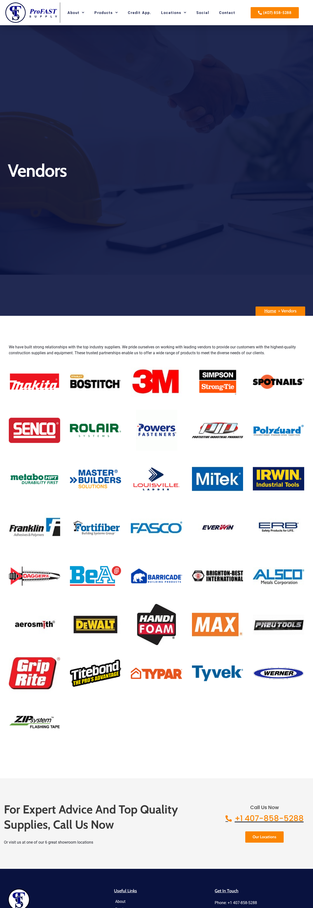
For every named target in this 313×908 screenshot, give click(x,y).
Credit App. (139, 13)
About (73, 13)
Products (103, 13)
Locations (171, 13)
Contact (227, 13)
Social (202, 13)
